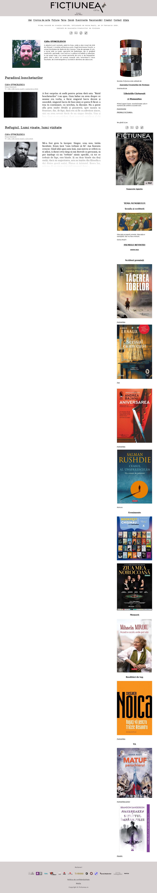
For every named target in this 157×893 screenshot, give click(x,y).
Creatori (108, 20)
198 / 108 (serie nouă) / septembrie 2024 (22, 89)
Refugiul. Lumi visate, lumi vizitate (33, 127)
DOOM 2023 (134, 250)
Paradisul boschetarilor (24, 78)
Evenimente (82, 20)
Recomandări (95, 20)
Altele (126, 20)
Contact (118, 20)
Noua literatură (10, 87)
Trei (118, 383)
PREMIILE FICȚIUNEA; (125, 112)
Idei (30, 20)
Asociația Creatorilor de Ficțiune (134, 85)
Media (78, 883)
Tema (63, 20)
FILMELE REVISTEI (134, 245)
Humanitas (136, 99)
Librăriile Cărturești (134, 93)
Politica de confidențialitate (78, 879)
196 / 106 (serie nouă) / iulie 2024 (20, 139)
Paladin (119, 856)
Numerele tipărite (134, 189)
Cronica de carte (41, 20)
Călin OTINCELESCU (15, 84)
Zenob (71, 20)
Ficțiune (55, 20)
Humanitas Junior (123, 802)
